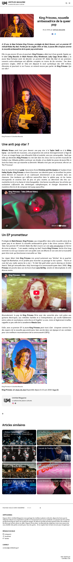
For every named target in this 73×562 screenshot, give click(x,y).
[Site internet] (15, 403)
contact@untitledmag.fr (11, 548)
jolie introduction (56, 246)
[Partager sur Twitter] (55, 34)
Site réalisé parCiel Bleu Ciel (65, 557)
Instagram (7, 534)
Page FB (55, 390)
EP (19, 390)
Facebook (7, 536)
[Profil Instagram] (13, 403)
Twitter (6, 538)
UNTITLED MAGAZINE (16, 3)
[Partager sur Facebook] (53, 34)
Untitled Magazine (59, 30)
